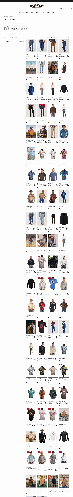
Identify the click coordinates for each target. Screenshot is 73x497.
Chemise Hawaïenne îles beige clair (41, 163)
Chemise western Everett (50, 77)
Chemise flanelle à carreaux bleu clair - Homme (62, 294)
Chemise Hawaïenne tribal (29, 163)
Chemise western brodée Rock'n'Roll (52, 315)
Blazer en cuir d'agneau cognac (39, 403)
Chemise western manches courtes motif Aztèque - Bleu (51, 469)
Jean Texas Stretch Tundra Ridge (40, 77)
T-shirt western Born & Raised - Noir (39, 337)
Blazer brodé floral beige (51, 359)
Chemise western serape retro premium (41, 250)
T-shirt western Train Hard (39, 272)
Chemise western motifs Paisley (39, 294)
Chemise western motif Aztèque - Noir (39, 185)
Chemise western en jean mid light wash (63, 142)
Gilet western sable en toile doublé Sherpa (63, 491)
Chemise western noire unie (29, 294)
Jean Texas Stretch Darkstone (40, 56)
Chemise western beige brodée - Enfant (29, 446)
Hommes (23, 12)
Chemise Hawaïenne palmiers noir (40, 380)
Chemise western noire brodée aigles (40, 446)
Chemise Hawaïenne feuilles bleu (62, 359)
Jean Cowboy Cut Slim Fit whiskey (51, 56)
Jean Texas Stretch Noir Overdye (51, 229)
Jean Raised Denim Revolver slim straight (63, 250)
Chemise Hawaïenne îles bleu (29, 380)
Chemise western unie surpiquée (62, 446)
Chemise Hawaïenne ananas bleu (29, 185)
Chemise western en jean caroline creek (30, 99)
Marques (28, 12)
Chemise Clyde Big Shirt (51, 272)
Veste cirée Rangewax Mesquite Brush (40, 142)
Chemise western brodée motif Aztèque (63, 99)
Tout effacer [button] (21, 41)
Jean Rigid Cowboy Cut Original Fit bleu (62, 56)
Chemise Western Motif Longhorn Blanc (61, 468)
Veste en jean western (61, 206)
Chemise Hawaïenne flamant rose (62, 163)
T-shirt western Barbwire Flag (39, 425)
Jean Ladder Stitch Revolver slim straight (41, 99)
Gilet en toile (60, 77)
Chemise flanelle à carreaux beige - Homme (29, 207)
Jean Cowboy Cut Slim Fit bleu (51, 337)
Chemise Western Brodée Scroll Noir (30, 272)
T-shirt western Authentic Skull (28, 425)
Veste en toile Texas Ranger (29, 337)
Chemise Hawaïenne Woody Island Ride (63, 185)
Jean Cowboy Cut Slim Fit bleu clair (40, 229)
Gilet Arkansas (28, 250)
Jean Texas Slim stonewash (28, 229)
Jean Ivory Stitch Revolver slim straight (30, 77)
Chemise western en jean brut (40, 206)
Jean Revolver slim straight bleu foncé (51, 99)
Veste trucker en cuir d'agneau (51, 206)
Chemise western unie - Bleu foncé (52, 185)
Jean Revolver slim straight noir (29, 359)
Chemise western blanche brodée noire (62, 272)
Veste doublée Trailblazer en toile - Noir (52, 491)
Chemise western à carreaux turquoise (29, 468)
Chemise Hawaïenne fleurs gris (51, 380)
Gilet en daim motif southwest (51, 120)
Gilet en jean (61, 336)
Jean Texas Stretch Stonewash (29, 56)
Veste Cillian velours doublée (29, 491)
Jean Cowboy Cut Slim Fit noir (29, 120)
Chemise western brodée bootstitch (41, 359)
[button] (71, 8)
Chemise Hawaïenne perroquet (60, 381)
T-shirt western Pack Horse (61, 403)
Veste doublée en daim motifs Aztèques (62, 315)
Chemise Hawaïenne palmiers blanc (51, 163)
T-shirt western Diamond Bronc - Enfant (50, 294)
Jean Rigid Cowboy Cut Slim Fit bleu (40, 120)
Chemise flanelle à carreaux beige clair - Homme (30, 315)
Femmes (19, 12)
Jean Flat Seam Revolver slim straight (63, 120)
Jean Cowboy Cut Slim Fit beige (51, 142)
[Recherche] (66, 8)
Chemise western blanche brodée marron (52, 446)
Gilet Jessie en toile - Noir (62, 229)
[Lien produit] (31, 46)
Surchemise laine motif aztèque (51, 403)
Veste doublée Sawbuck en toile (62, 424)
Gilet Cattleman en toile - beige (40, 491)
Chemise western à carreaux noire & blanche (40, 469)
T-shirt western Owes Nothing (50, 425)
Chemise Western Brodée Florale (39, 315)
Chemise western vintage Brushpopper (51, 250)
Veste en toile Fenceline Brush (28, 142)
